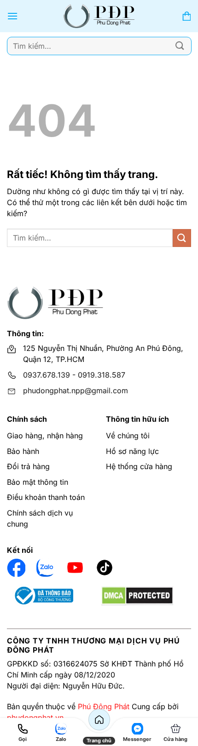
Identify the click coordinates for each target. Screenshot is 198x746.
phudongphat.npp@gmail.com (75, 390)
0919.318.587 (101, 374)
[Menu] (12, 16)
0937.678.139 (46, 374)
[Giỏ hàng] (186, 16)
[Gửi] (180, 46)
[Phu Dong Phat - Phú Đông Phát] (99, 16)
